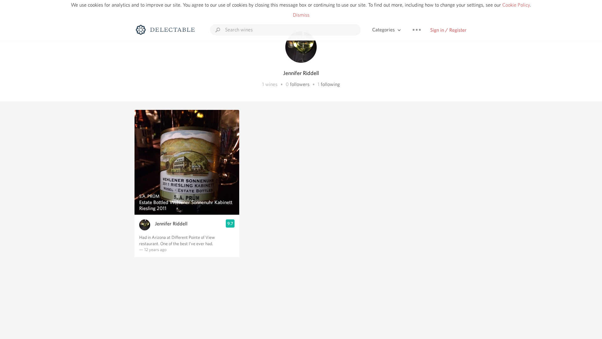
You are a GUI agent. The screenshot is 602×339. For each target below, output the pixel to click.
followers (299, 84)
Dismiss (301, 15)
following (330, 84)
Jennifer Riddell (171, 224)
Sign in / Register (448, 30)
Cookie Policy (516, 5)
